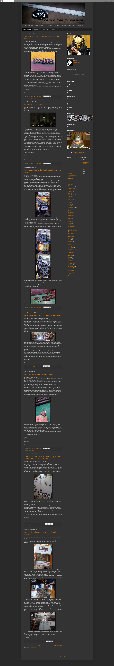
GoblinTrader (70, 215)
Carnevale (70, 191)
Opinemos (70, 242)
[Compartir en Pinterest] (50, 96)
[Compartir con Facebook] (48, 96)
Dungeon (70, 201)
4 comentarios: (39, 163)
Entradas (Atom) (33, 647)
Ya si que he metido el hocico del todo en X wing (42, 315)
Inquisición (70, 224)
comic (69, 193)
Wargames (70, 261)
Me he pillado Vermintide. (33, 104)
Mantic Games (71, 233)
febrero (83, 161)
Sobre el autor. (36, 29)
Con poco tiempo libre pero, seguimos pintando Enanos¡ (85, 165)
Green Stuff (70, 217)
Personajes (70, 246)
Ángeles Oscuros (71, 186)
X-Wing (30, 525)
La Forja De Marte (71, 176)
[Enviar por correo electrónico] (44, 96)
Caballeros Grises (71, 188)
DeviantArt (70, 173)
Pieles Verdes (31, 309)
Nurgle (69, 239)
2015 (82, 169)
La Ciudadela (71, 226)
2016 (82, 159)
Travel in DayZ (45, 29)
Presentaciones (71, 250)
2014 (82, 171)
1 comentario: (38, 366)
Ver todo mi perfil (76, 62)
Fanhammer (70, 212)
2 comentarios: (39, 96)
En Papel (70, 204)
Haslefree (70, 220)
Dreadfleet (70, 199)
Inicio (39, 645)
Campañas (70, 190)
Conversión (70, 196)
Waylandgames (71, 270)
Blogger (64, 656)
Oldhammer (34, 98)
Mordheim (70, 238)
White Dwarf (70, 272)
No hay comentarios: (40, 523)
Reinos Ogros (31, 450)
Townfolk (70, 260)
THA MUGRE (55, 29)
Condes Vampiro (71, 194)
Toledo (69, 257)
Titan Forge (70, 255)
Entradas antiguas (58, 645)
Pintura (69, 249)
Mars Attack (70, 235)
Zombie (69, 275)
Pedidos (69, 244)
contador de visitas (78, 153)
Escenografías (71, 209)
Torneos (69, 258)
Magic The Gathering (72, 230)
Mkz (76, 60)
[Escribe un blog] (45, 96)
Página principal (27, 29)
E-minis (69, 202)
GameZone (70, 213)
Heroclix (69, 221)
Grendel (69, 218)
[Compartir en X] (47, 96)
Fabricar (69, 210)
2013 (82, 173)
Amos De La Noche (72, 184)
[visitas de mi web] (78, 152)
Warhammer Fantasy (72, 267)
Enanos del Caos (71, 207)
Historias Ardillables (72, 175)
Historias (70, 223)
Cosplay (69, 197)
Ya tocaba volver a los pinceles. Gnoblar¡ (39, 374)
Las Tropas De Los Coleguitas (72, 229)
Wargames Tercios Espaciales (72, 264)
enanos (30, 98)
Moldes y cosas (71, 236)
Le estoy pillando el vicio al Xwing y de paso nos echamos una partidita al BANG (42, 458)
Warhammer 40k (71, 266)
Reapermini (70, 252)
